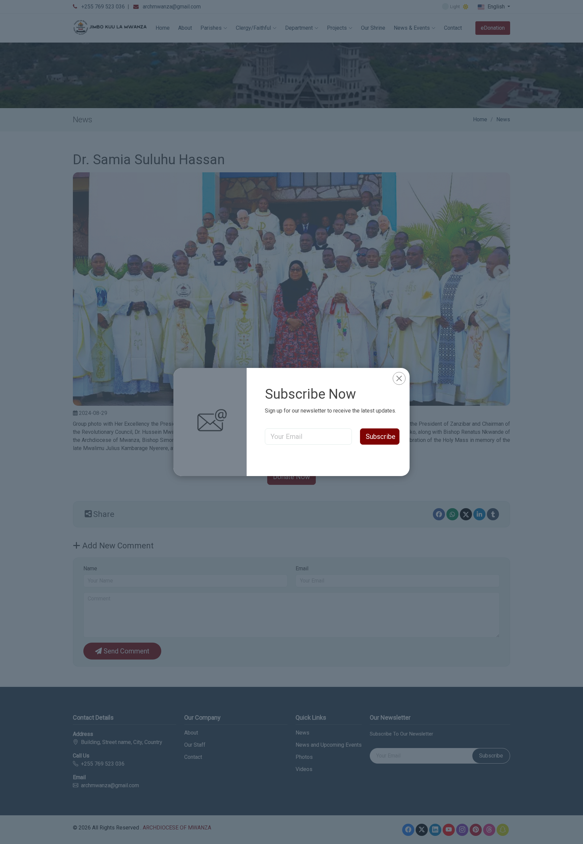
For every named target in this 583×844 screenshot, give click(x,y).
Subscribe (380, 436)
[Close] (399, 378)
